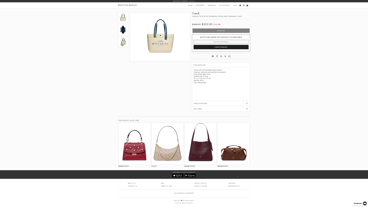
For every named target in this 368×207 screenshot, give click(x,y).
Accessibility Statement (184, 193)
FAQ (162, 183)
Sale (235, 5)
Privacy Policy (200, 183)
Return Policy (234, 186)
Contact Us (132, 186)
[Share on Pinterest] (213, 56)
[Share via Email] (229, 56)
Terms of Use (166, 186)
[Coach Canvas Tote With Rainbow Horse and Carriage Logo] (122, 17)
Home (190, 5)
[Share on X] (225, 56)
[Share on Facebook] (217, 56)
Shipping (231, 183)
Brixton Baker (127, 5)
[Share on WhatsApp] (221, 56)
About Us (132, 183)
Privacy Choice (200, 186)
